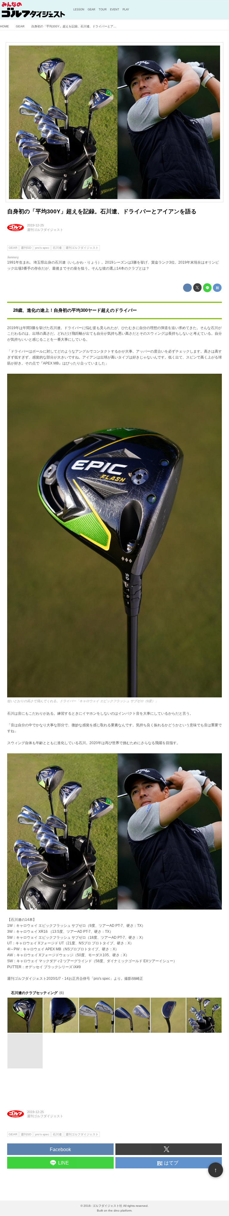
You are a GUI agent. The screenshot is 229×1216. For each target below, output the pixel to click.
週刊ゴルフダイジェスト (45, 229)
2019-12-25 (35, 225)
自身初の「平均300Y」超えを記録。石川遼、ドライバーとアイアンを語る (101, 211)
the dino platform (119, 1210)
